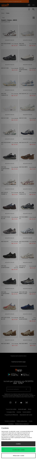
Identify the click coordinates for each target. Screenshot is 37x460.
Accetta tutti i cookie (19, 450)
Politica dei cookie (6, 439)
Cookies (18, 444)
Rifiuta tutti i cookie (18, 455)
